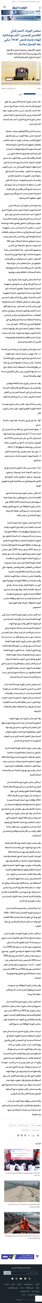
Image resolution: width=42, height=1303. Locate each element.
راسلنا (23, 1295)
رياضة (37, 1288)
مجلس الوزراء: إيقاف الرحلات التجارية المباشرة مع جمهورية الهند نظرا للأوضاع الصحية (22, 1237)
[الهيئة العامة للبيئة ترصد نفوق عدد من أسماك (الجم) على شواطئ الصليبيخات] (22, 1202)
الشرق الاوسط (28, 1284)
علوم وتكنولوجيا (13, 1288)
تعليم (13, 1284)
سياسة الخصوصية (33, 1295)
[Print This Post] (38, 1136)
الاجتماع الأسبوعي (23, 1125)
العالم (19, 1284)
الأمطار (33, 1125)
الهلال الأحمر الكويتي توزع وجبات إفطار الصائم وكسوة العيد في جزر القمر (22, 1174)
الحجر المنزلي (12, 1125)
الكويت (39, 89)
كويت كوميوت (24, 1291)
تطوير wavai (19, 1300)
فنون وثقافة (29, 1288)
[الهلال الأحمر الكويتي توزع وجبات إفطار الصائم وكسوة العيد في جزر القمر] (22, 1170)
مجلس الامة (35, 1291)
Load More (21, 1247)
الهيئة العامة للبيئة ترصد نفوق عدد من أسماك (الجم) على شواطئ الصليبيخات (24, 1205)
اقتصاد (6, 1284)
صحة (22, 1288)
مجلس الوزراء (35, 1130)
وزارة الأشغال (25, 1130)
